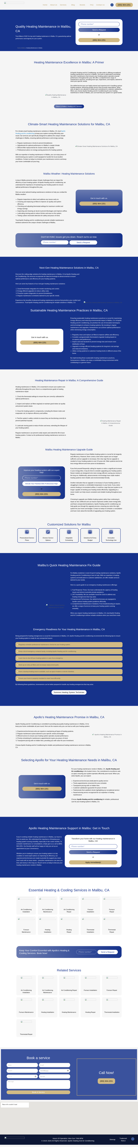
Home (18, 48)
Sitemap (112, 1139)
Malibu (23, 48)
